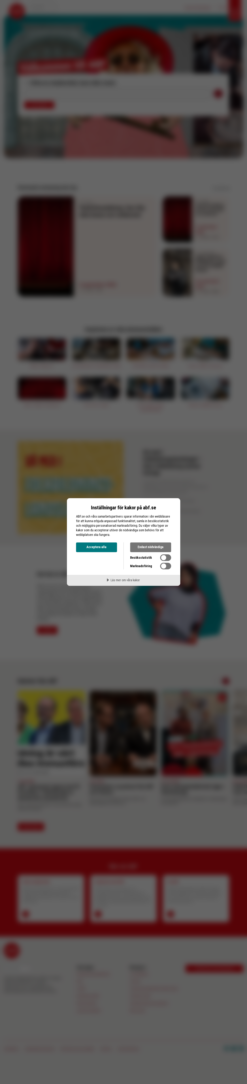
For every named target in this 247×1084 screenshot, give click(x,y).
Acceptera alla (96, 547)
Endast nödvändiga (150, 547)
